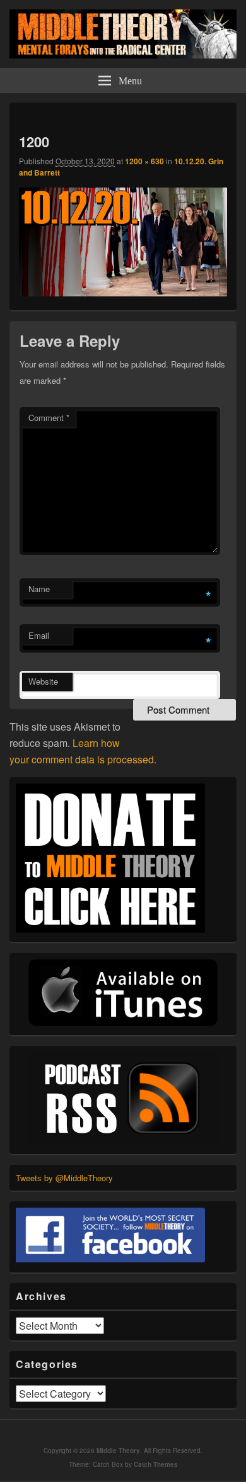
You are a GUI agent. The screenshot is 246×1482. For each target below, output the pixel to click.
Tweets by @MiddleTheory (64, 1178)
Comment (48, 418)
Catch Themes (156, 1464)
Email (38, 635)
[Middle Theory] (123, 54)
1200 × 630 (144, 161)
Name (39, 589)
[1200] (123, 292)
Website (43, 681)
